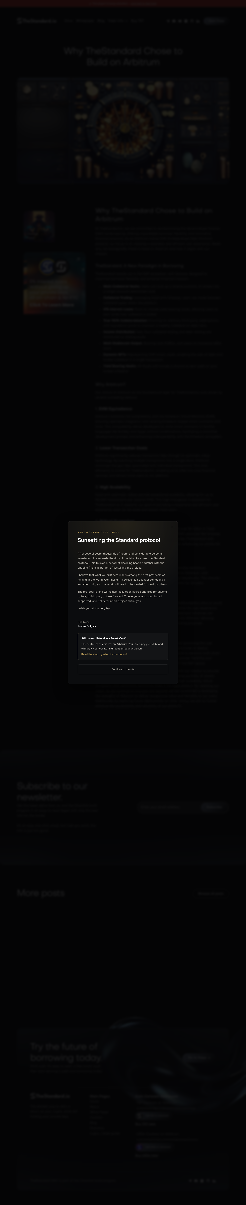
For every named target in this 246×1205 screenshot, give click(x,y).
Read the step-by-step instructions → (104, 654)
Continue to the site (123, 669)
